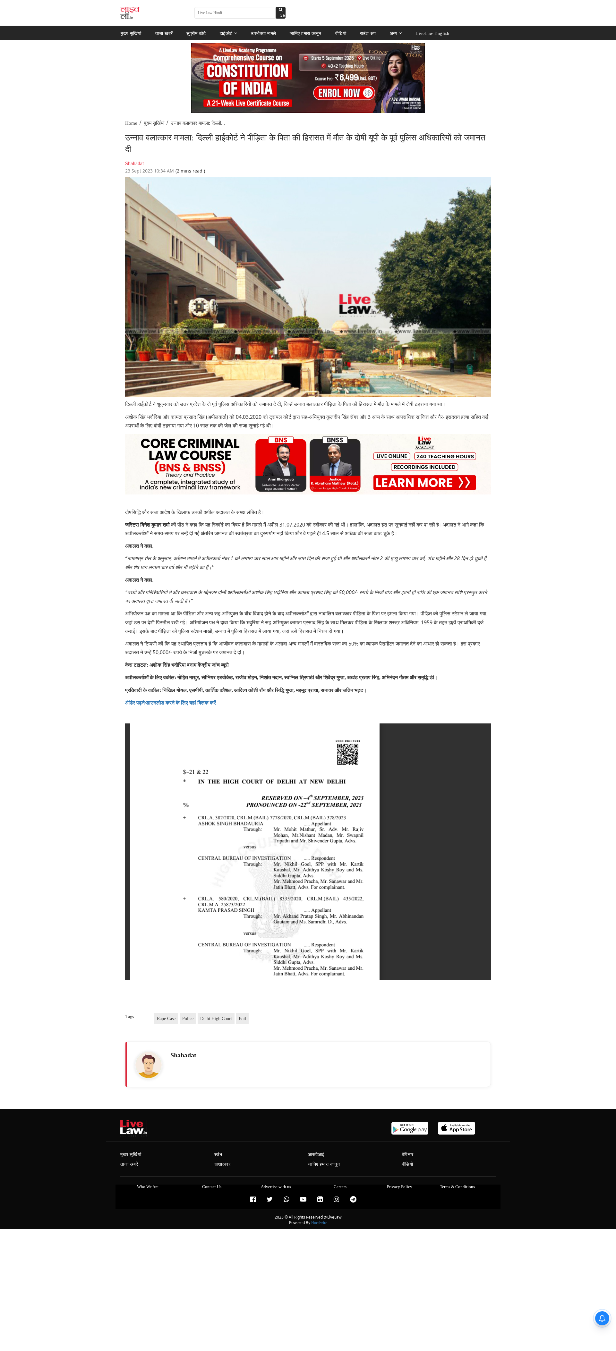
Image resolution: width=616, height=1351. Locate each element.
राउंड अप (368, 33)
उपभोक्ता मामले (263, 33)
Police (187, 1018)
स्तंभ (218, 1154)
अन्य (394, 33)
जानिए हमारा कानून (305, 33)
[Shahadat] (148, 1065)
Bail (242, 1018)
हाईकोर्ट (226, 33)
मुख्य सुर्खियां (131, 33)
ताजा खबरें (164, 33)
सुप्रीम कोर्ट (196, 33)
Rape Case (166, 1018)
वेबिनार (408, 1154)
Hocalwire (319, 1222)
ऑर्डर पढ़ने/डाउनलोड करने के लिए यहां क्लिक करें (170, 702)
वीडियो (340, 33)
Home (131, 123)
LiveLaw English (432, 33)
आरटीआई (316, 1154)
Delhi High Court (216, 1018)
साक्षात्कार (222, 1164)
